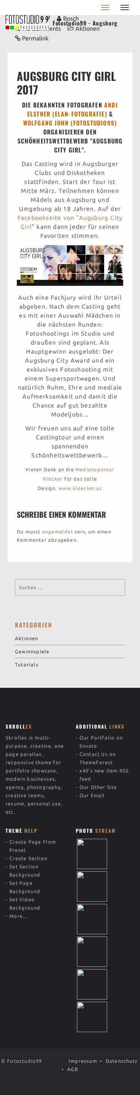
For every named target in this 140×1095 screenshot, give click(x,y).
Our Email (92, 795)
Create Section (28, 858)
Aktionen (26, 638)
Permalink (35, 38)
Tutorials (26, 664)
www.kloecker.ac (80, 488)
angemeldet (57, 531)
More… (18, 916)
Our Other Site (98, 787)
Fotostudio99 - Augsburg (85, 23)
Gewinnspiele (32, 651)
